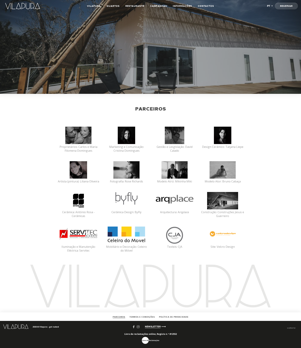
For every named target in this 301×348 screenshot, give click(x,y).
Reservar (286, 6)
